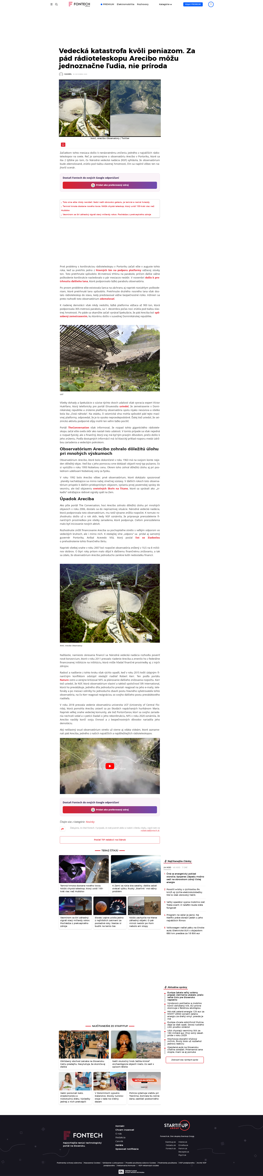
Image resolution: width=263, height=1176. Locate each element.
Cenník (119, 1141)
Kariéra (119, 1145)
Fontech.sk (171, 1149)
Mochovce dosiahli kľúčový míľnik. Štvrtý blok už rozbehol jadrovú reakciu (184, 1041)
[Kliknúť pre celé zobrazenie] (110, 108)
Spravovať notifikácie (126, 1149)
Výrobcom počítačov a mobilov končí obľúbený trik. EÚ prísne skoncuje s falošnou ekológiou (184, 1005)
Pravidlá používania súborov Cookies (141, 1163)
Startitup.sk (170, 1142)
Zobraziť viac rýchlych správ (184, 1060)
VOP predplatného (187, 1163)
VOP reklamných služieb (148, 1165)
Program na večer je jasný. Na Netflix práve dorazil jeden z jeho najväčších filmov (185, 918)
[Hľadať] (56, 4)
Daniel (68, 74)
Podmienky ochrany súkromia (69, 1163)
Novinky (90, 821)
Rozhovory (143, 4)
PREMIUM (108, 4)
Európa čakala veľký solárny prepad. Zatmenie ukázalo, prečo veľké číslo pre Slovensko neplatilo (185, 996)
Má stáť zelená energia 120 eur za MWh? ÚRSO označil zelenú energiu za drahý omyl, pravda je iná (185, 1015)
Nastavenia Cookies (92, 1163)
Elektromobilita (125, 4)
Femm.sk (182, 1149)
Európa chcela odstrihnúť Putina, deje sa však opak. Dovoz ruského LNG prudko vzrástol (185, 1024)
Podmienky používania (167, 1163)
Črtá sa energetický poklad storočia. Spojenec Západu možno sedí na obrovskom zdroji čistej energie (185, 878)
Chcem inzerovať (124, 1130)
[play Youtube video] (110, 766)
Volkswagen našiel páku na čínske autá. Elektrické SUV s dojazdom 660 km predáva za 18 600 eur (185, 931)
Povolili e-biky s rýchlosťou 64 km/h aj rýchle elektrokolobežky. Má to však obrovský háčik (185, 892)
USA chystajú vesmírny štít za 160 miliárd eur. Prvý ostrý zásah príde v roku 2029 (185, 1033)
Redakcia (120, 1137)
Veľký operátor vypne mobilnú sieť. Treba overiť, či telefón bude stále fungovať (186, 905)
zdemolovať (107, 298)
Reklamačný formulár (126, 1165)
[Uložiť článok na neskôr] (63, 145)
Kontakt (119, 1126)
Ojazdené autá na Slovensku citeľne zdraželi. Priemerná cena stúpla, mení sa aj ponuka (185, 1049)
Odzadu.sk (171, 1145)
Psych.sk (182, 1155)
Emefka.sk (183, 1145)
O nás (118, 1134)
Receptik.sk (183, 1152)
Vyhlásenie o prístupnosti (112, 1163)
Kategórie (164, 4)
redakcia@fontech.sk (150, 830)
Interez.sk (182, 1142)
